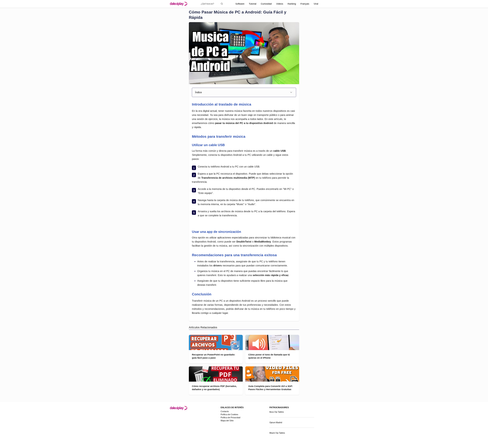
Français (304, 4)
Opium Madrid (275, 422)
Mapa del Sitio (227, 421)
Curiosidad (266, 4)
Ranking (292, 4)
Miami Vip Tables (277, 433)
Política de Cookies (229, 414)
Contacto (225, 411)
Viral (316, 4)
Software (239, 4)
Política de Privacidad (230, 417)
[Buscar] (221, 4)
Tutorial (252, 4)
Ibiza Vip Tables (276, 412)
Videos (279, 4)
